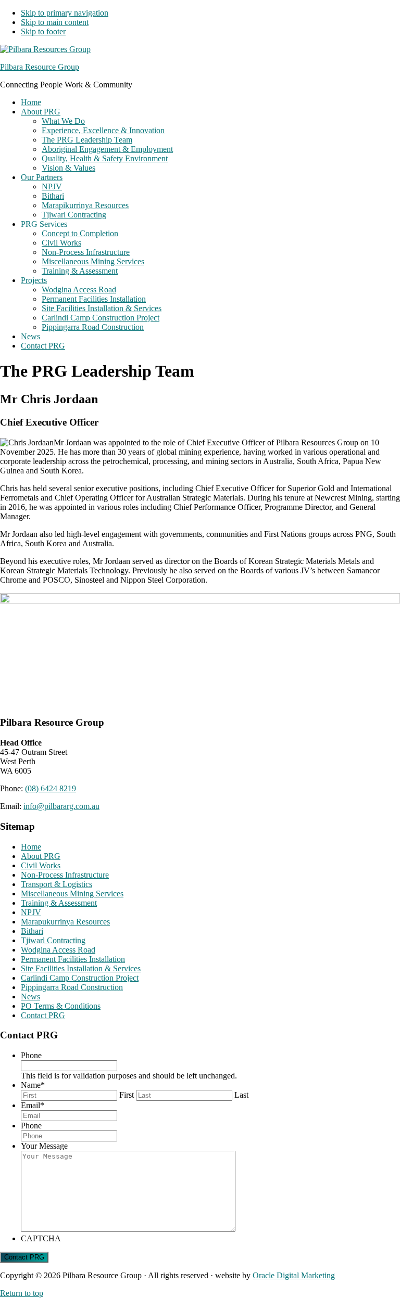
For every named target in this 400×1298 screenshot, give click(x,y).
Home (31, 846)
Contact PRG (43, 1015)
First (126, 1094)
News (30, 996)
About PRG (40, 856)
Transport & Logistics (56, 884)
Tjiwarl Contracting (53, 940)
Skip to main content (55, 22)
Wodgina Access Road (58, 949)
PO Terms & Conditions (61, 1005)
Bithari (32, 931)
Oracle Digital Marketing (294, 1275)
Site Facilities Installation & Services (81, 968)
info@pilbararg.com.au (61, 806)
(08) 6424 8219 (50, 788)
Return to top (21, 1293)
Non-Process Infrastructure (65, 874)
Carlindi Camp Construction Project (80, 977)
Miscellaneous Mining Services (72, 893)
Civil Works (40, 865)
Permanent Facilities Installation (73, 959)
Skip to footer (43, 31)
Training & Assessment (59, 902)
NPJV (31, 912)
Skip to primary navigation (64, 12)
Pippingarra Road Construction (72, 987)
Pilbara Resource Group (39, 66)
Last (241, 1094)
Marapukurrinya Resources (65, 921)
